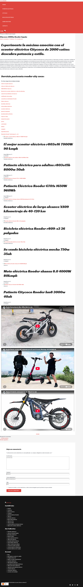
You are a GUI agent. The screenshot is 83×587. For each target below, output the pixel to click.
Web (7, 482)
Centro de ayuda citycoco (7, 83)
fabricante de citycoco (12, 562)
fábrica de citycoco (11, 539)
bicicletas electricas (5, 103)
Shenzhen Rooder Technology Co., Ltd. (10, 134)
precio (2, 121)
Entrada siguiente (4, 439)
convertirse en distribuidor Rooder (9, 98)
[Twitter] (72, 585)
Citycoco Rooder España (13, 533)
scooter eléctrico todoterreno (14, 547)
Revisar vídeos (10, 536)
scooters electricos (5, 109)
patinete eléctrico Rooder (13, 514)
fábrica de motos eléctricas (13, 565)
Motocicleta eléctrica (12, 519)
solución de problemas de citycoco (9, 93)
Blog (8, 554)
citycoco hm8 (10, 522)
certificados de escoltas (6, 96)
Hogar (4, 4)
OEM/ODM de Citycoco (6, 88)
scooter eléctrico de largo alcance (15, 524)
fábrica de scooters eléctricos (14, 525)
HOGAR (37, 434)
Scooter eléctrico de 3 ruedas (14, 548)
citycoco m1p (10, 521)
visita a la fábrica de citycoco (7, 86)
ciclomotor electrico (12, 570)
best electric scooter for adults (14, 556)
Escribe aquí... (10, 455)
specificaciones (5, 131)
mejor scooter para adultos (13, 544)
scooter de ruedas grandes (13, 545)
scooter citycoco (11, 568)
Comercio (9, 510)
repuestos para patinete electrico (14, 567)
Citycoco (4, 13)
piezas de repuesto (5, 111)
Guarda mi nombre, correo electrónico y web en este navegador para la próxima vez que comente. (30, 487)
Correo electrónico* (11, 477)
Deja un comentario (4, 39)
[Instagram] (75, 585)
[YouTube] (77, 585)
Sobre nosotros (6, 21)
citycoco (9, 516)
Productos (12, 39)
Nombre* (9, 472)
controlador (4, 124)
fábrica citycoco (5, 101)
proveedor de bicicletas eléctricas (15, 564)
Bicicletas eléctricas (8, 17)
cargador (3, 129)
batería (2, 126)
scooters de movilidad (12, 571)
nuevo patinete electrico (12, 538)
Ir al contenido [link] (3, 0)
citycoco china (4, 116)
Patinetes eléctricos (7, 8)
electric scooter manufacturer (14, 559)
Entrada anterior (4, 438)
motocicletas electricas (6, 106)
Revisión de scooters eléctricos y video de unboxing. (13, 91)
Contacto (5, 25)
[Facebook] (70, 585)
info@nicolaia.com (11, 557)
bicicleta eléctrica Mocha (6, 114)
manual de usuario (5, 119)
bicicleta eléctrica (11, 518)
